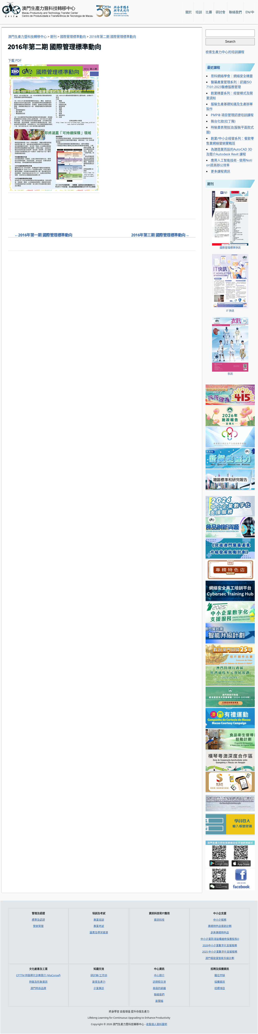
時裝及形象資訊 (38, 981)
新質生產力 (98, 981)
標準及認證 (38, 919)
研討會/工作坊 (99, 975)
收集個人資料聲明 (156, 1024)
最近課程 (213, 67)
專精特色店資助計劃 (220, 926)
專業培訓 (99, 919)
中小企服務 (219, 919)
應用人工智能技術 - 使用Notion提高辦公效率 (229, 162)
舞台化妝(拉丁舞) (223, 121)
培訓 (199, 12)
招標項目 (219, 988)
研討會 (220, 12)
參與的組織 (159, 988)
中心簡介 (159, 975)
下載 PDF (14, 60)
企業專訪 (99, 988)
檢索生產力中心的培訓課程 (225, 52)
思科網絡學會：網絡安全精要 (232, 76)
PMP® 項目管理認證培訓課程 (232, 115)
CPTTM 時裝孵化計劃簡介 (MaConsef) (38, 975)
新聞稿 (159, 1001)
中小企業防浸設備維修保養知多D (220, 939)
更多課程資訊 (220, 171)
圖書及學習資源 (99, 932)
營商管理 (38, 926)
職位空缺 (219, 975)
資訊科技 (159, 919)
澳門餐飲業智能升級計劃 (219, 958)
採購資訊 (219, 981)
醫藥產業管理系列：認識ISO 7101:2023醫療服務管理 (229, 84)
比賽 (209, 12)
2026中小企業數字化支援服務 (220, 945)
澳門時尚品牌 (38, 988)
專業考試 (99, 926)
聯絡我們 (159, 994)
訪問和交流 (159, 981)
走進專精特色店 (220, 932)
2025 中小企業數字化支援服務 (219, 951)
